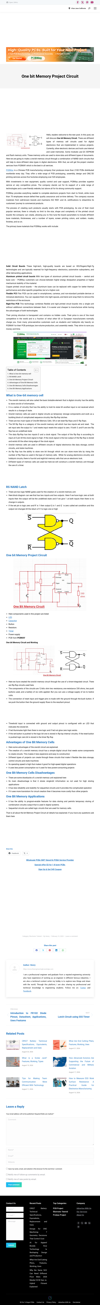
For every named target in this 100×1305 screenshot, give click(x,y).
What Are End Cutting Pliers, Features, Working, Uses (81, 1043)
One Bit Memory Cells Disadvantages (23, 386)
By (46, 936)
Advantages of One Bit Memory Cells (23, 383)
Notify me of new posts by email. (22, 1179)
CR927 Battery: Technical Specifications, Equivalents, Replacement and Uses (34, 1044)
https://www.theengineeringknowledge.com (38, 969)
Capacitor (13, 621)
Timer (11, 631)
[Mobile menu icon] (95, 8)
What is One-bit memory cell (20, 374)
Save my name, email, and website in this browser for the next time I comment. (35, 1169)
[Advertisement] (50, 30)
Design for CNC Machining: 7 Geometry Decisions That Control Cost (38, 1234)
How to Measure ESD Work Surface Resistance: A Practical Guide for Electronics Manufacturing (81, 1083)
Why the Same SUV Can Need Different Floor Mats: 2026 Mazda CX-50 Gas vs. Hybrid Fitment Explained (38, 1278)
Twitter (83, 988)
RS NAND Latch (15, 377)
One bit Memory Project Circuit (21, 380)
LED (10, 617)
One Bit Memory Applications (20, 389)
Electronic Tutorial (35, 936)
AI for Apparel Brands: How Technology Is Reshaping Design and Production (38, 1249)
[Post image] (13, 1045)
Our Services (82, 1212)
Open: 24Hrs (13, 2)
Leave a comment (71, 936)
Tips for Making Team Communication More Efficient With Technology (34, 1081)
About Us (80, 1215)
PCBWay (10, 170)
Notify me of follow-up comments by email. (26, 1174)
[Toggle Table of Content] (35, 370)
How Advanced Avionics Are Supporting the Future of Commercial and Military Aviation (81, 1063)
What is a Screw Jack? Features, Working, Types (34, 1060)
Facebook (27, 991)
